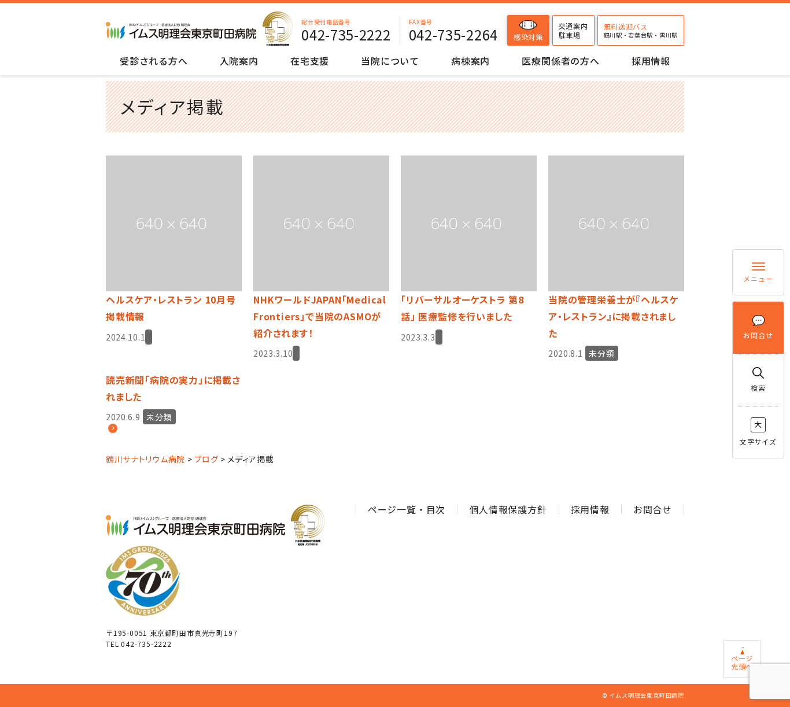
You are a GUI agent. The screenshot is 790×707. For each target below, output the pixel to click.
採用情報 (651, 61)
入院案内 (239, 61)
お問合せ (758, 335)
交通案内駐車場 (573, 30)
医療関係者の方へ (560, 61)
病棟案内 (470, 61)
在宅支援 (309, 61)
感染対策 (528, 37)
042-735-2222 (345, 35)
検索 (758, 388)
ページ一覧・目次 (406, 509)
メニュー (758, 278)
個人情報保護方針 (508, 509)
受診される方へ (154, 61)
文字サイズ (758, 432)
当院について (390, 61)
